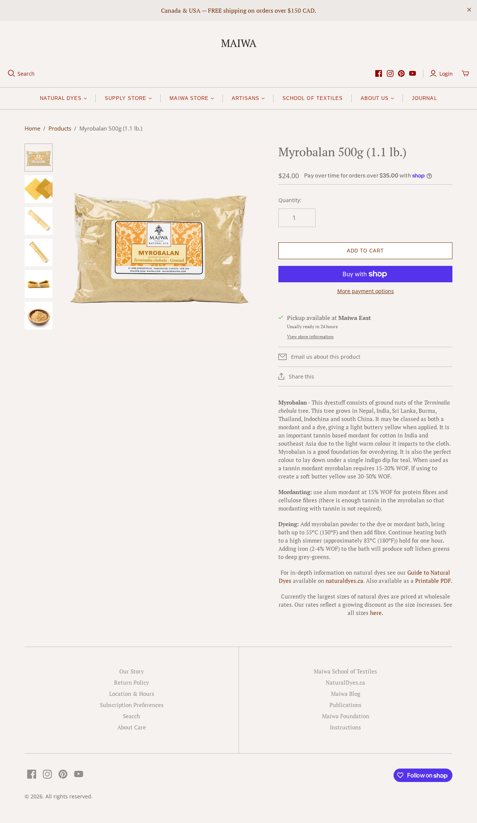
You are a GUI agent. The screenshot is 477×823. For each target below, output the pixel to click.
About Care (131, 727)
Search (26, 73)
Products (59, 128)
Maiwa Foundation (345, 716)
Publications (345, 705)
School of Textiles (312, 98)
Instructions (345, 727)
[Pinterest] (401, 73)
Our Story (131, 671)
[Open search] (11, 73)
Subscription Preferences (132, 705)
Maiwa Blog (345, 693)
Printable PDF (433, 580)
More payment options (365, 291)
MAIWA (238, 43)
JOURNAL (424, 98)
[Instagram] (390, 73)
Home (32, 128)
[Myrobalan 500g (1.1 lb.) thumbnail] (39, 158)
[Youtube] (412, 73)
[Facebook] (378, 73)
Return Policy (131, 682)
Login (446, 73)
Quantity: (289, 200)
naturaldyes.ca (344, 580)
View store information (310, 336)
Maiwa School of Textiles (345, 671)
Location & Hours (131, 693)
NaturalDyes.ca (345, 682)
